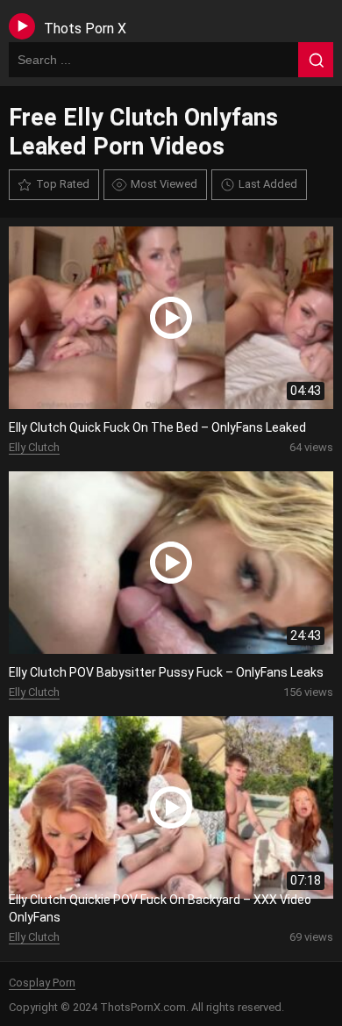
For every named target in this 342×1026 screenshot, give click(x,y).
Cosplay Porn (42, 982)
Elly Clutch (34, 447)
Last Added (268, 183)
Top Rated (62, 183)
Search (315, 59)
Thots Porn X (85, 28)
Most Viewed (164, 183)
